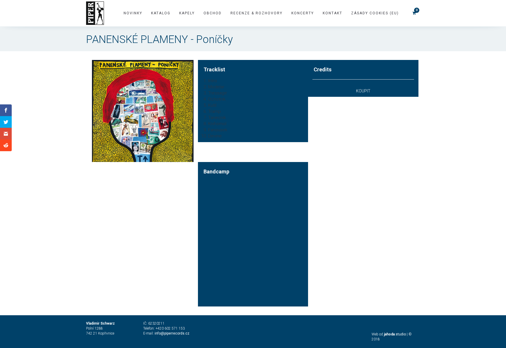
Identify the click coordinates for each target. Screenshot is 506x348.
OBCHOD (213, 13)
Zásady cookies (98, 338)
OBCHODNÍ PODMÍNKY (132, 338)
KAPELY (187, 13)
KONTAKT (332, 13)
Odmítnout (120, 325)
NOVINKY (133, 13)
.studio (395, 334)
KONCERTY (302, 13)
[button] (228, 285)
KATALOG (160, 13)
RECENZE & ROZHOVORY (256, 13)
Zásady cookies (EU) (375, 13)
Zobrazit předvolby (195, 325)
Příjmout (45, 325)
